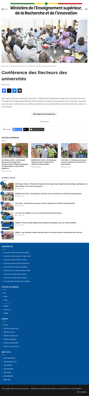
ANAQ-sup (7, 309)
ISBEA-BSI (7, 380)
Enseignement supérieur (17, 66)
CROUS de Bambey (10, 339)
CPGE (5, 300)
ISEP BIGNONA (8, 369)
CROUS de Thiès (9, 332)
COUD (6, 325)
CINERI (6, 313)
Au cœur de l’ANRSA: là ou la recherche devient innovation (38, 213)
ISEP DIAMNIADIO (9, 358)
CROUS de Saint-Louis (11, 328)
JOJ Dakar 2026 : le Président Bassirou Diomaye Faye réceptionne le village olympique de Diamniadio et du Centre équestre (15, 164)
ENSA (5, 296)
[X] (9, 90)
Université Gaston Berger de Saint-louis (17, 256)
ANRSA (6, 306)
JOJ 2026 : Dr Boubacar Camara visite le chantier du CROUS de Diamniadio (73, 162)
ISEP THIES (7, 372)
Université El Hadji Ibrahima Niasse (15, 278)
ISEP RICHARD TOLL (10, 362)
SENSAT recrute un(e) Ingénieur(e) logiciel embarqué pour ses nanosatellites (46, 223)
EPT (5, 293)
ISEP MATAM (8, 365)
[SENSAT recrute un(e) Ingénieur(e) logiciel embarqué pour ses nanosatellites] (8, 226)
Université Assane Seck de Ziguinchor (16, 263)
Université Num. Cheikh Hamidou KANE (17, 270)
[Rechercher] (86, 9)
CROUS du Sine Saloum (11, 346)
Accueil (5, 66)
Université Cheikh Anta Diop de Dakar (16, 252)
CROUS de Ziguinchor (11, 336)
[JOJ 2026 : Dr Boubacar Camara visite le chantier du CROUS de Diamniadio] (74, 150)
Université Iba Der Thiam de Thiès (15, 260)
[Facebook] (4, 90)
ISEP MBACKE (8, 376)
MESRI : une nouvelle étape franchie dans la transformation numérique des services (48, 232)
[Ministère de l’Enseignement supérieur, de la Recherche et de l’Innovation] (46, 9)
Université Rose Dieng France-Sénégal (17, 281)
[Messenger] (14, 90)
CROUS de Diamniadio (11, 343)
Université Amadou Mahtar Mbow (15, 274)
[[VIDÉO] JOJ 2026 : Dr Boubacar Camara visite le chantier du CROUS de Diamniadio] (44, 150)
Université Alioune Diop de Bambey (15, 267)
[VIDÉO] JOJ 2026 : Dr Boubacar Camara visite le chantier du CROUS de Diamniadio (43, 162)
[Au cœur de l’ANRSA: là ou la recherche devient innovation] (8, 216)
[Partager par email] (19, 90)
